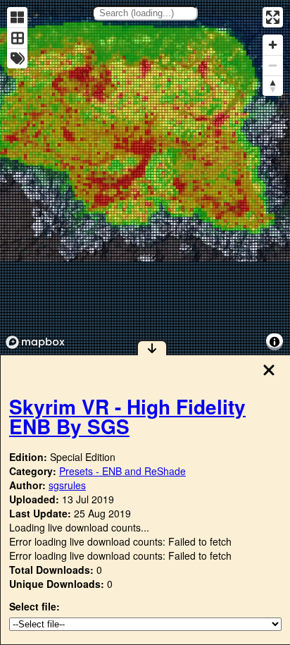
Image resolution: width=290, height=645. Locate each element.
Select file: (34, 606)
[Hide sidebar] (152, 347)
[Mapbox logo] (35, 342)
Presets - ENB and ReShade (122, 471)
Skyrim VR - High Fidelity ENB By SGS (127, 416)
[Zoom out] (273, 65)
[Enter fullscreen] (273, 17)
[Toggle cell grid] (17, 37)
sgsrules (67, 485)
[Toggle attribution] (274, 341)
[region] (145, 177)
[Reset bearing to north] (273, 85)
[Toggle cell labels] (17, 58)
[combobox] (145, 13)
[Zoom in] (273, 45)
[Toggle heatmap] (17, 17)
